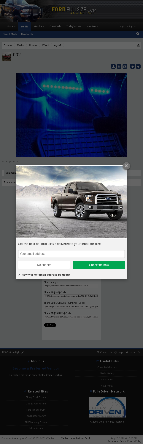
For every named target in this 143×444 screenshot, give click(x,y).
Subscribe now (99, 265)
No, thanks (44, 265)
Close (126, 166)
